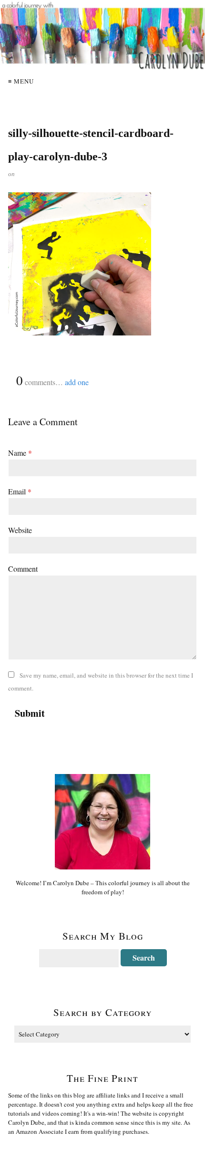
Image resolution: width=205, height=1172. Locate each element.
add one (77, 382)
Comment (23, 569)
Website (20, 530)
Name (20, 453)
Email (19, 491)
